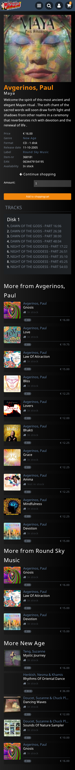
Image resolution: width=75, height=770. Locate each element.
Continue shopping (39, 174)
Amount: (9, 182)
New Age (29, 138)
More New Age (24, 643)
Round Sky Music (36, 152)
